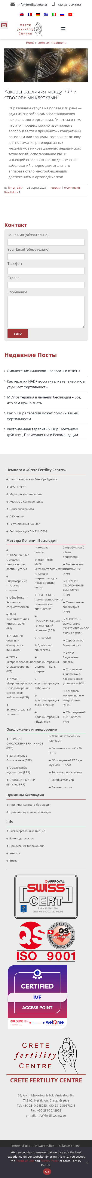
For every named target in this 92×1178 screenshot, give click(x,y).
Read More (11, 192)
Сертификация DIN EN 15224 (28, 531)
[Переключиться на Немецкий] (38, 14)
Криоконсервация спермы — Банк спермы (47, 666)
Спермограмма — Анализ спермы (16, 585)
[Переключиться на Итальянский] (54, 14)
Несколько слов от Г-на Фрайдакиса (33, 479)
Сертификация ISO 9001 (25, 524)
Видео (13, 860)
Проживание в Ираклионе (26, 846)
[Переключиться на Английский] (22, 14)
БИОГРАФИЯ (17, 487)
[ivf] (37, 967)
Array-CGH (44, 638)
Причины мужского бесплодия (30, 812)
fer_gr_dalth (15, 187)
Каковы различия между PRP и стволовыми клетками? (40, 94)
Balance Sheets (69, 1146)
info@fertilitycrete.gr (33, 5)
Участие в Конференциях (26, 501)
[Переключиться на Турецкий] (70, 14)
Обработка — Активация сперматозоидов (17, 602)
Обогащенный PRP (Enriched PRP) (74, 716)
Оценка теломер (63, 780)
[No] (87, 1162)
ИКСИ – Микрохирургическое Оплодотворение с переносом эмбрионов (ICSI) (21, 688)
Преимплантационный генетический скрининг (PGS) (50, 625)
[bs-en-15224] (46, 876)
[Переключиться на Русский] (62, 14)
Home (30, 43)
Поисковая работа (21, 509)
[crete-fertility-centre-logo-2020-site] (29, 23)
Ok (47, 1171)
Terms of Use (25, 1160)
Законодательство (21, 838)
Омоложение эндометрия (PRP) (73, 606)
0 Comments (72, 187)
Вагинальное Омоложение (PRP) (73, 568)
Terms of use (21, 1146)
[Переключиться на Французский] (30, 14)
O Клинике (16, 516)
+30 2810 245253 (70, 5)
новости (55, 187)
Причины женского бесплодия (29, 805)
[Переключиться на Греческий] (46, 14)
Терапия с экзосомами (67, 772)
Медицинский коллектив (25, 494)
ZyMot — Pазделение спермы (70, 657)
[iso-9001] (46, 922)
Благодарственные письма (27, 831)
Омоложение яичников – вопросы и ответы (43, 371)
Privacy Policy (44, 1146)
